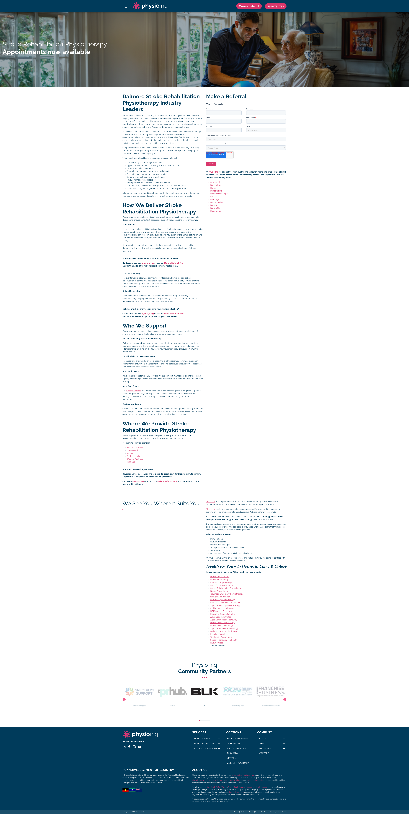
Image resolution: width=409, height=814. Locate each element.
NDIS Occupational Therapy (222, 600)
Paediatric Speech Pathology (223, 614)
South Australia (133, 456)
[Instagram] (134, 746)
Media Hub (265, 748)
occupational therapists (215, 780)
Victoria (130, 453)
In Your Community (205, 743)
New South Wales (135, 447)
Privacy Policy (223, 812)
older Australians (133, 391)
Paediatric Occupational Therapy (225, 602)
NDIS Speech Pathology (221, 611)
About (263, 743)
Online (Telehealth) (205, 748)
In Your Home (202, 738)
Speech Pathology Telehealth (223, 640)
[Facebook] (129, 746)
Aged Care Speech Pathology (223, 620)
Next (285, 699)
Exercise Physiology (219, 634)
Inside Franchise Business (237, 705)
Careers (264, 753)
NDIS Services (216, 643)
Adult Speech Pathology (221, 617)
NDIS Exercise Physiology (221, 626)
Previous (124, 699)
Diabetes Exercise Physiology (223, 631)
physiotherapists (198, 780)
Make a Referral (249, 6)
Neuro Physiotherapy (219, 591)
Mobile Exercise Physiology (222, 623)
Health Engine (270, 705)
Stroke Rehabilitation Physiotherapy (226, 588)
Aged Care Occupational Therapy (225, 605)
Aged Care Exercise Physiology (224, 628)
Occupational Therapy (220, 597)
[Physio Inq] (150, 6)
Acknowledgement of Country (278, 812)
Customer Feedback (261, 812)
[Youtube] (139, 746)
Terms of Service (234, 812)
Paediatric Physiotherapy (221, 582)
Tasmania (131, 462)
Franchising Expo (205, 705)
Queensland (132, 450)
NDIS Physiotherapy (219, 579)
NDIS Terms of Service (247, 812)
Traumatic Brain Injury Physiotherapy (226, 594)
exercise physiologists (233, 780)
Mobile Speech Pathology (222, 608)
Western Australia (135, 459)
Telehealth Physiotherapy (221, 637)
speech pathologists (255, 780)
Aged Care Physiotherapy (221, 585)
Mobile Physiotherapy (220, 577)
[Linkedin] (124, 746)
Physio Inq (213, 172)
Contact (264, 738)
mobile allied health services (243, 775)
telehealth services (236, 792)
